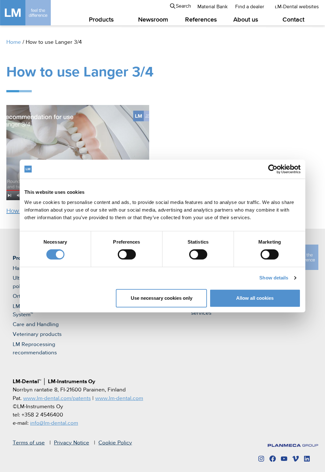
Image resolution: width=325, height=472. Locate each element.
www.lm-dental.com (119, 398)
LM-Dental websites (297, 7)
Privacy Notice (71, 443)
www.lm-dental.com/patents (57, 398)
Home (13, 42)
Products (101, 19)
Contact (293, 19)
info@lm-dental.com (54, 423)
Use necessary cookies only (161, 298)
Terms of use (29, 443)
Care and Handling (36, 324)
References (201, 19)
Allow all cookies (255, 298)
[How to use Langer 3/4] (165, 152)
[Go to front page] (35, 12)
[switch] (127, 254)
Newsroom (153, 19)
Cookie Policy (115, 443)
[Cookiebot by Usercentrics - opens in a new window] (273, 169)
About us (245, 19)
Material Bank (212, 7)
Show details (273, 277)
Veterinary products (37, 334)
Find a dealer (249, 7)
